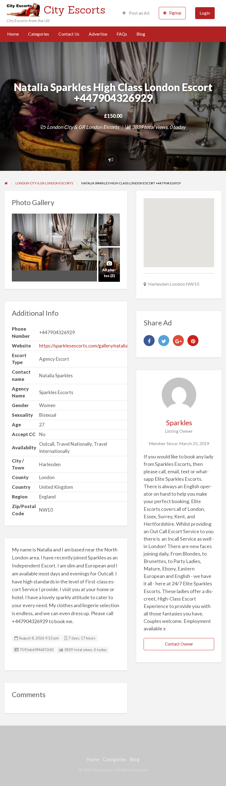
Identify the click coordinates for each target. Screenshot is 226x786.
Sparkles (179, 422)
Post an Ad (138, 12)
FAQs (122, 33)
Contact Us (68, 33)
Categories (38, 33)
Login (205, 12)
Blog (140, 33)
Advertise (98, 33)
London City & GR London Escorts (83, 127)
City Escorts (74, 9)
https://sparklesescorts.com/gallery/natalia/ (84, 346)
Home (13, 33)
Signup (175, 12)
